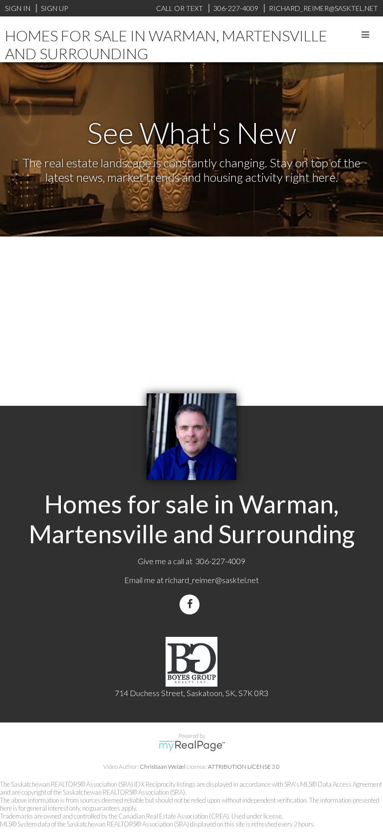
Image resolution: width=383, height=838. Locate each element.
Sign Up (54, 8)
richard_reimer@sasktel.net (212, 580)
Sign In (17, 8)
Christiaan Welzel (163, 766)
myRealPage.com (191, 746)
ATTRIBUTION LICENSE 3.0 (244, 766)
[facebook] (191, 604)
